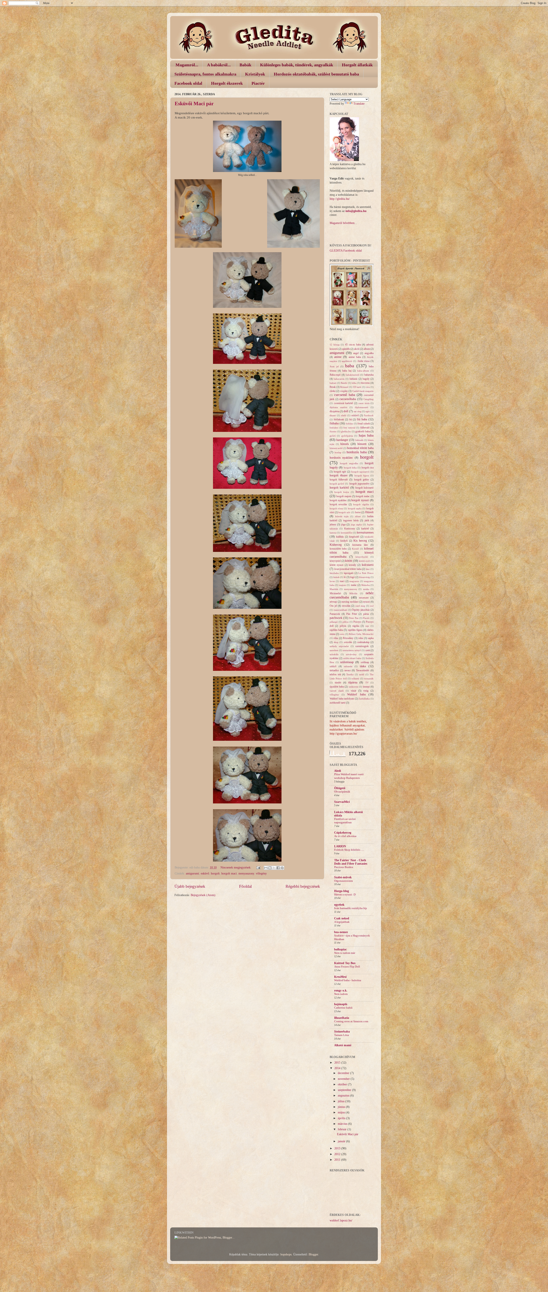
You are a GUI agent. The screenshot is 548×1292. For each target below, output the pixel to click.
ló (345, 577)
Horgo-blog (341, 891)
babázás (353, 378)
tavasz (347, 670)
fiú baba (362, 419)
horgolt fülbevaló (339, 479)
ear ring (357, 411)
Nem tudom (341, 994)
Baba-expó (335, 374)
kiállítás (340, 536)
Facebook (369, 415)
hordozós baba (357, 452)
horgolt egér (340, 471)
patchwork (336, 617)
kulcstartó (368, 564)
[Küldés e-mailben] (266, 868)
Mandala (334, 589)
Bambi (344, 383)
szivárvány (351, 654)
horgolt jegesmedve (359, 483)
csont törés (363, 403)
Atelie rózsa (363, 361)
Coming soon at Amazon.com (351, 1021)
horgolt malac (363, 496)
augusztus (344, 1095)
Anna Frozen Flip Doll (347, 966)
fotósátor (334, 427)
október (343, 1084)
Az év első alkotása (345, 836)
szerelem (334, 650)
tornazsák (369, 678)
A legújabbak (342, 921)
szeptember (345, 1090)
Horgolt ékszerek (227, 83)
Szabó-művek (343, 877)
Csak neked (341, 918)
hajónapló (340, 1004)
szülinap (365, 662)
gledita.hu (346, 431)
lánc (368, 569)
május (342, 1112)
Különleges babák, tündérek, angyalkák (296, 64)
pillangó (334, 622)
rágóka (355, 625)
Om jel (333, 605)
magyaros (354, 581)
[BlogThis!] (270, 868)
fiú (350, 419)
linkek (336, 577)
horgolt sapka (355, 508)
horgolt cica (368, 467)
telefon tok (335, 674)
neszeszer (364, 597)
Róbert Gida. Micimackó (361, 634)
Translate (359, 103)
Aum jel (334, 366)
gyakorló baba (362, 431)
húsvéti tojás (341, 516)
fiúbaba (334, 423)
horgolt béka (350, 467)
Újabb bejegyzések (189, 886)
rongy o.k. (340, 990)
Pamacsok (335, 613)
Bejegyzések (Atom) (203, 895)
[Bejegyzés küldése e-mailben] (258, 867)
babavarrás (339, 379)
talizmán (348, 666)
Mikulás (353, 593)
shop (336, 642)
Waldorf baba (356, 694)
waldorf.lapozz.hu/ (341, 1220)
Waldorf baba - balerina (347, 980)
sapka (371, 638)
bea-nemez (341, 932)
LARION (340, 846)
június (342, 1106)
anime (337, 357)
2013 (337, 1148)
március (343, 1123)
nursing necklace (350, 601)
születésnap (347, 662)
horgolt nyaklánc (338, 500)
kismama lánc (360, 544)
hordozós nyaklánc (341, 457)
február (342, 1129)
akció (356, 348)
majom (342, 585)
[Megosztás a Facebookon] (278, 868)
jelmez (333, 524)
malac (354, 585)
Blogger (313, 1254)
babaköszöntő (352, 374)
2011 (337, 1159)
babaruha (369, 374)
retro (342, 634)
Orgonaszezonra (343, 880)
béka (354, 383)
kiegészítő (354, 536)
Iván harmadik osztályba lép (350, 908)
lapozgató (348, 573)
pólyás (343, 625)
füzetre (333, 431)
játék (367, 520)
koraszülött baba (338, 548)
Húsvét (369, 512)
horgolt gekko (361, 479)
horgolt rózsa (336, 508)
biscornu (365, 382)
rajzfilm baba (336, 629)
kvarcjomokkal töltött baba (347, 568)
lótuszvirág (364, 577)
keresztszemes (365, 532)
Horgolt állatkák (357, 64)
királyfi (344, 540)
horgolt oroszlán (338, 504)
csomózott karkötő (343, 403)
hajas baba (366, 435)
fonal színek (363, 423)
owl (372, 606)
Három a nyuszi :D (345, 894)
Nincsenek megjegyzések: (236, 867)
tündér (338, 682)
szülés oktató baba (352, 658)
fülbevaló (365, 427)
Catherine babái (343, 1007)
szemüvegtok (362, 646)
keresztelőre (347, 532)
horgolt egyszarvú (360, 471)
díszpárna (334, 411)
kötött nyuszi (336, 564)
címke (333, 391)
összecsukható (340, 610)
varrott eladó (337, 690)
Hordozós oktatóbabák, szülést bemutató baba (316, 74)
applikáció (347, 361)
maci (342, 581)
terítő (361, 674)
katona (333, 532)
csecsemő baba (344, 395)
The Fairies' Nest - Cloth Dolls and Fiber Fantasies (350, 862)
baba (349, 365)
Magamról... (187, 64)
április (342, 1118)
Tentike (350, 674)
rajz (367, 626)
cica (368, 387)
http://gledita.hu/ (340, 198)
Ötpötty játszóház (361, 609)
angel (356, 353)
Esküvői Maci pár (194, 103)
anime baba (355, 357)
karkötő (365, 528)
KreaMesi (340, 976)
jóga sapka (356, 524)
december (344, 1073)
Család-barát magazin (363, 391)
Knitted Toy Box (345, 963)
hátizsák (359, 440)
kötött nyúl (364, 561)
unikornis (353, 686)
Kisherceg (336, 544)
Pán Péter (351, 613)
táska (363, 666)
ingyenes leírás (351, 520)
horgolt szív (344, 512)
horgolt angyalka (349, 463)
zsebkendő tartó (337, 702)
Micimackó (335, 593)
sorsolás (348, 642)
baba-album (363, 370)
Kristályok (255, 74)
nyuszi (366, 601)
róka (336, 638)
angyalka (369, 353)
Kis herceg (360, 540)
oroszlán (346, 605)
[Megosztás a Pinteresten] (282, 868)
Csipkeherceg (342, 832)
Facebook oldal (188, 83)
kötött (348, 560)
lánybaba (334, 573)
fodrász (349, 423)
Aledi (337, 770)
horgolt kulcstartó (364, 487)
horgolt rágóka (361, 504)
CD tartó (357, 387)
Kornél (355, 548)
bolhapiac (340, 949)
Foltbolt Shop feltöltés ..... (349, 849)
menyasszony (246, 873)
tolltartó (355, 678)
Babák (245, 64)
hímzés (344, 444)
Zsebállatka (364, 698)
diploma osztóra (338, 407)
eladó (343, 415)
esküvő (205, 873)
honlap (338, 452)
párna (366, 613)
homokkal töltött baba (360, 448)
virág (365, 690)
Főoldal (245, 886)
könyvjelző (335, 560)
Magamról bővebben (342, 223)
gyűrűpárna (347, 435)
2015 (337, 1062)
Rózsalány (348, 638)
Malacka (365, 585)
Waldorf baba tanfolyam (342, 698)
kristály (352, 564)
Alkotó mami (342, 1045)
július (341, 1101)
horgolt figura (361, 475)
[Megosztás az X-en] (274, 868)
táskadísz (334, 670)
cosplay (344, 391)
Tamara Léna (341, 1035)
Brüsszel (344, 387)
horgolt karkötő (339, 487)
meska (366, 589)
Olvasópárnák (342, 791)
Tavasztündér (362, 670)
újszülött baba (337, 686)
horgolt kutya (341, 492)
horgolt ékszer (339, 475)
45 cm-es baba (353, 344)
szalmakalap (363, 642)
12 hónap (335, 344)
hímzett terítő (336, 448)
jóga (343, 524)
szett (367, 650)
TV (367, 682)
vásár (353, 690)
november (344, 1078)
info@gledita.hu (355, 211)
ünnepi (366, 686)
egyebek (339, 904)
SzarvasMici (342, 801)
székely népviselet (339, 646)
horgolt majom (343, 496)
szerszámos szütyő (352, 650)
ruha (360, 638)
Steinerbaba (342, 1031)
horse (358, 512)
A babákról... (219, 64)
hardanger (342, 440)
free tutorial (349, 427)
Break (333, 386)
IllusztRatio (341, 1017)
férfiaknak (339, 419)
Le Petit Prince (366, 573)
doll (346, 411)
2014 (337, 1068)
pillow (345, 622)
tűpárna (352, 682)
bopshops (286, 1254)
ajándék (346, 348)
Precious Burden (343, 867)
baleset (333, 383)
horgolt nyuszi (360, 500)
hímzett (361, 444)
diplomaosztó (361, 407)
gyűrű (333, 435)
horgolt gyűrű (337, 483)
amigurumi (192, 873)
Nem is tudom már (344, 952)
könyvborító (362, 557)
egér (368, 411)
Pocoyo (357, 621)
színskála (334, 654)
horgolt (215, 873)
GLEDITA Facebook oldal (346, 250)
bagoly (366, 378)
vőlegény (261, 873)
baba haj (346, 370)
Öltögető (339, 788)
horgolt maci (229, 873)
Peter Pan (354, 618)
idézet (358, 516)
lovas (332, 581)
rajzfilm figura (355, 629)
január (342, 1141)
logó (352, 577)
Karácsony (349, 528)
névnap (333, 601)
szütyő (333, 666)
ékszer (333, 415)
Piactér (258, 83)
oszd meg (360, 606)
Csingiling (368, 399)
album (367, 348)
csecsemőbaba (347, 399)
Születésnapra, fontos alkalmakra (205, 74)
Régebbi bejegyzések (303, 886)
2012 (337, 1154)
